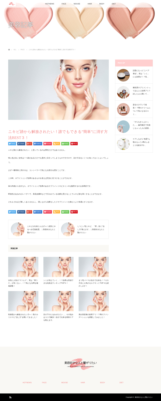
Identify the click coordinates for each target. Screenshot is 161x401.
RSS (10, 397)
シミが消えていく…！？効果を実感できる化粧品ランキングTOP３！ (58, 281)
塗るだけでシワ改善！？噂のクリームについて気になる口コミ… (141, 109)
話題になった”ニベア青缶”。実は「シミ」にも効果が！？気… (141, 73)
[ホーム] (9, 47)
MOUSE (77, 4)
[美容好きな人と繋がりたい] (80, 370)
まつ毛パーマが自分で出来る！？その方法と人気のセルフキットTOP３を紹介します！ (94, 283)
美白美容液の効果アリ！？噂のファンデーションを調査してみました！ (94, 315)
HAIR (90, 4)
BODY (101, 4)
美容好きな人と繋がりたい (144, 397)
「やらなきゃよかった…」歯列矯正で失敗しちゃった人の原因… (141, 125)
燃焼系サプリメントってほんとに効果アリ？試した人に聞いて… (141, 91)
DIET (114, 4)
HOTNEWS (49, 4)
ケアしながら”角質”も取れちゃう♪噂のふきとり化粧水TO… (141, 142)
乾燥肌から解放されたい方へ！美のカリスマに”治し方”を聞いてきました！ (23, 315)
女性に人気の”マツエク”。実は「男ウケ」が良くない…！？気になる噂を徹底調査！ (23, 283)
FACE (64, 4)
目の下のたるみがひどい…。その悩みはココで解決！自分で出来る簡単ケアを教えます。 (58, 317)
